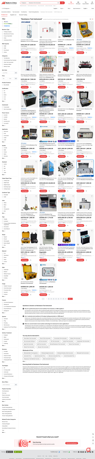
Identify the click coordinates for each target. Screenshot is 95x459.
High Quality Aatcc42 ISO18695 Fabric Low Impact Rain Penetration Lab (29, 214)
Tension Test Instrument (74, 344)
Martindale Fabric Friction (66, 109)
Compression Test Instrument (83, 341)
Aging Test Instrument (28, 344)
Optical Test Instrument (68, 341)
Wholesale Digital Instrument (47, 353)
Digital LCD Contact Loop (47, 282)
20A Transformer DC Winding (27, 282)
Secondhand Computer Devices (9, 428)
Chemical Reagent (6, 423)
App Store (9, 451)
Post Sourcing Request (72, 443)
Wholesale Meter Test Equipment (31, 353)
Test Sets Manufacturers (32, 5)
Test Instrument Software (29, 341)
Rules (93, 8)
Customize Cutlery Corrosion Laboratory (29, 40)
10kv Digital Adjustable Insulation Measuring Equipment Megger (46, 110)
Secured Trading (23, 15)
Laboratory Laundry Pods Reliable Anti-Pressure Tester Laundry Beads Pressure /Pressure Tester (29, 179)
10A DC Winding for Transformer (83, 42)
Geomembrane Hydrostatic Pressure (66, 75)
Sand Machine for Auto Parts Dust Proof (48, 178)
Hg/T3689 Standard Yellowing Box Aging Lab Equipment (46, 249)
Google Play (18, 451)
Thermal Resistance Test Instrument (57, 344)
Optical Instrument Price (40, 356)
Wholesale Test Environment (83, 353)
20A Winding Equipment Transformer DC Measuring (47, 215)
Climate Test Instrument (29, 347)
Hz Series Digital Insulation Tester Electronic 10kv (66, 144)
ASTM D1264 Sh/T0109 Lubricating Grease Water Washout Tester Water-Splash (84, 214)
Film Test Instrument (55, 341)
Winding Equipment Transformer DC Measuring (47, 145)
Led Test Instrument (42, 341)
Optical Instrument (48, 5)
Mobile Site (55, 456)
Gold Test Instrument (41, 344)
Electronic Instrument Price (54, 356)
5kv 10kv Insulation (84, 109)
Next (70, 298)
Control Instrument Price (69, 356)
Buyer (61, 8)
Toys (3, 430)
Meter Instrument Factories (49, 358)
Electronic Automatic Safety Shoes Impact (28, 75)
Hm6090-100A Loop (66, 40)
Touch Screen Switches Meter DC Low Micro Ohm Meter (84, 145)
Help (69, 8)
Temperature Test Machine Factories (31, 358)
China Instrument (41, 5)
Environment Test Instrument (60, 338)
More (24, 361)
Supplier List (13, 15)
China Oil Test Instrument (45, 338)
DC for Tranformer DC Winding (28, 111)
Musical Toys (5, 421)
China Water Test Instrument (30, 338)
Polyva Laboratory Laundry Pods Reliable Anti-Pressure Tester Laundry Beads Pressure (47, 76)
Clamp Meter (5, 426)
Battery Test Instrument (75, 338)
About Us (39, 456)
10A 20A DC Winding (29, 145)
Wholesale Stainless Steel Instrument (65, 353)
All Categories (6, 8)
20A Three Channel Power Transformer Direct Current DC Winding (66, 249)
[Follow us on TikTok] (81, 451)
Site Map (50, 456)
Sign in (92, 3)
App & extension (76, 8)
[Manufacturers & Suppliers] (9, 2)
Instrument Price (27, 356)
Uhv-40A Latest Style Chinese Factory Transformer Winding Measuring (84, 249)
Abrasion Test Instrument (43, 347)
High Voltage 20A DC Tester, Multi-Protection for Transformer (29, 249)
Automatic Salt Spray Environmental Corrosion (85, 178)
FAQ (43, 456)
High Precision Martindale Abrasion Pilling (84, 75)
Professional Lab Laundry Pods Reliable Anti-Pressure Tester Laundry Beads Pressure (66, 214)
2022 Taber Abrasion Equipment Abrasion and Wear (66, 179)
